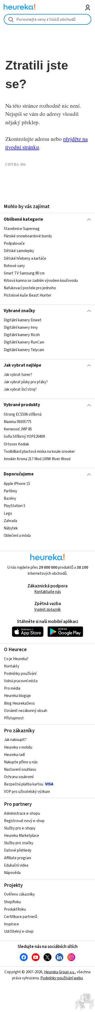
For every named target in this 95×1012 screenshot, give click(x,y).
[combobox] (47, 19)
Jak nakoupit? (15, 740)
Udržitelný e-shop (19, 931)
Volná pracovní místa (20, 681)
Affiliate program (17, 858)
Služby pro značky (18, 843)
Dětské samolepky (19, 251)
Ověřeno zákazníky (19, 894)
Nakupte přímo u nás (21, 762)
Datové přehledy (17, 850)
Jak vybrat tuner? (18, 374)
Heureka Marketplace (21, 835)
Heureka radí (14, 755)
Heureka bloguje (17, 696)
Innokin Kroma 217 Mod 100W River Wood (37, 458)
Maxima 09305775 (17, 422)
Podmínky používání (20, 673)
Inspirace (11, 924)
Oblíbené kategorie (23, 219)
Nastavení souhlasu (20, 769)
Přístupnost (14, 718)
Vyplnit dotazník (47, 609)
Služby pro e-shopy (19, 828)
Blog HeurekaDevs (19, 703)
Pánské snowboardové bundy (28, 236)
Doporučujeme (19, 474)
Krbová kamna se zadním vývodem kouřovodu (41, 280)
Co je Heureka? (16, 659)
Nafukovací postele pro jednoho (30, 288)
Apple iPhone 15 (17, 484)
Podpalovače (14, 243)
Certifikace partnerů (20, 917)
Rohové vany (14, 265)
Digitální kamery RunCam (24, 342)
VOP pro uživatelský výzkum (27, 791)
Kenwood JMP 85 (18, 429)
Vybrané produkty (22, 405)
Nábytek (11, 528)
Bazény (10, 498)
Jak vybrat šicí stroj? (20, 389)
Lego (8, 513)
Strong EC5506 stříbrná (22, 414)
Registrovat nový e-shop (24, 821)
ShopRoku (12, 902)
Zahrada (10, 520)
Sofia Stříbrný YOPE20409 (24, 436)
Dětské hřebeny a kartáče (25, 258)
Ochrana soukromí (19, 777)
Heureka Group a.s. (59, 972)
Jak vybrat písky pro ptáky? (26, 382)
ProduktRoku (15, 909)
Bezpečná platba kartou (23, 784)
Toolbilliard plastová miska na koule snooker (39, 451)
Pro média (12, 688)
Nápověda (12, 873)
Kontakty (11, 666)
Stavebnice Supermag (22, 229)
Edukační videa (16, 865)
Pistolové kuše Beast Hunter (27, 295)
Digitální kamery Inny (21, 327)
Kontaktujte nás (47, 592)
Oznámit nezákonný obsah (25, 711)
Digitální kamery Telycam (24, 350)
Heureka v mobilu (18, 747)
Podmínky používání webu (61, 978)
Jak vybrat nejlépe (22, 365)
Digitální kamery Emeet (22, 320)
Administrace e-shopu (22, 813)
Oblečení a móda (17, 535)
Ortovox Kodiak (16, 444)
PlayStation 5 (14, 506)
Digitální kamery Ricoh (22, 335)
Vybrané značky (19, 311)
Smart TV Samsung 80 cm (24, 273)
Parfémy (10, 491)
